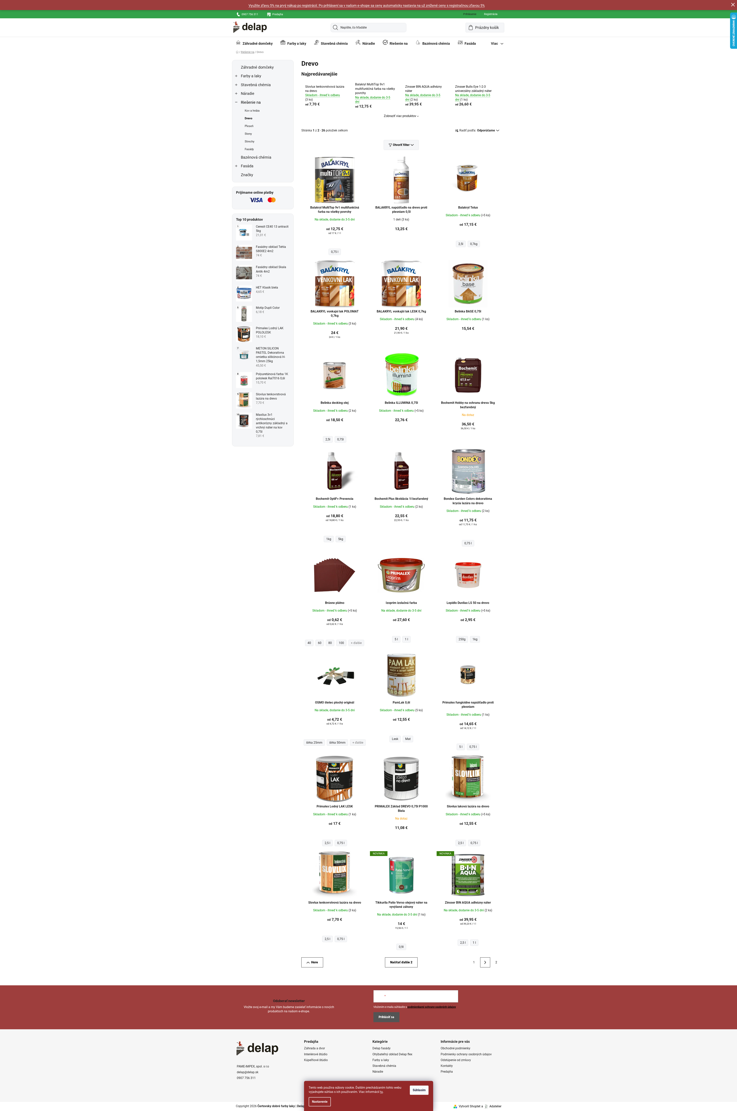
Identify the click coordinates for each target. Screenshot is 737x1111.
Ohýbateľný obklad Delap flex (392, 1054)
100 (341, 643)
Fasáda (247, 166)
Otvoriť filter (401, 145)
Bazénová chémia (256, 157)
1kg (328, 539)
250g (462, 639)
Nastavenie (320, 1101)
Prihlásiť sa (386, 1017)
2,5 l (327, 843)
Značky (247, 175)
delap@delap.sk (247, 1072)
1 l (406, 639)
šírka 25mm (314, 742)
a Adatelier (491, 1106)
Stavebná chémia (256, 85)
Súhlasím (419, 1090)
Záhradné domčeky (257, 67)
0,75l (340, 439)
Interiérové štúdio (315, 1054)
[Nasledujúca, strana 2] (485, 962)
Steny (248, 134)
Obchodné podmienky (455, 1048)
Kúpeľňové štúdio (316, 1060)
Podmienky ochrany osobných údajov (466, 1054)
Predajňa (277, 14)
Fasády (249, 149)
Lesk (395, 739)
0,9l (401, 947)
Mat (408, 739)
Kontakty (447, 1066)
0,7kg (473, 244)
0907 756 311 (250, 14)
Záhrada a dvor (314, 1048)
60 (319, 643)
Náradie (247, 93)
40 (309, 643)
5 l (396, 639)
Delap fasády (381, 1048)
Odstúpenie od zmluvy (456, 1060)
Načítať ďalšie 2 (401, 962)
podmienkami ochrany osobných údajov (432, 1006)
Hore (314, 962)
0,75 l (334, 252)
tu (381, 1092)
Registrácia (490, 14)
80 (330, 643)
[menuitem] (254, 43)
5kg (340, 539)
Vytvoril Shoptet (469, 1106)
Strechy (249, 141)
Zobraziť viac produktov (400, 116)
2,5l (460, 244)
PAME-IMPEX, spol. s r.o (253, 1066)
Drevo (248, 118)
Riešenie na (251, 102)
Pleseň (249, 126)
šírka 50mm (337, 742)
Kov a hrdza (252, 110)
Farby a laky (251, 76)
